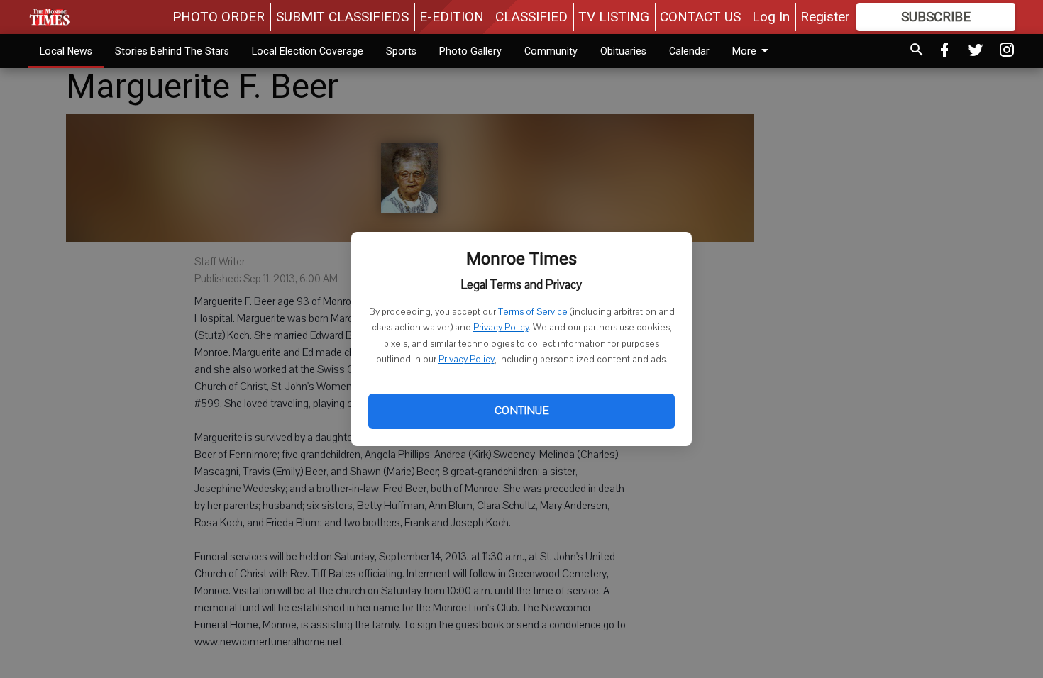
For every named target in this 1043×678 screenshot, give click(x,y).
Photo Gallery (470, 51)
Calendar (689, 51)
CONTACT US (700, 17)
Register (825, 17)
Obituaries (623, 51)
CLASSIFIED (531, 17)
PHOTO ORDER (218, 17)
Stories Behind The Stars (172, 51)
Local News (66, 51)
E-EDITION (451, 17)
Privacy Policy (501, 327)
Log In (771, 17)
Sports (401, 51)
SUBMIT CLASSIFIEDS (342, 17)
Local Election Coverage (307, 51)
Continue (521, 411)
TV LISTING (613, 17)
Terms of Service (533, 312)
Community (551, 51)
